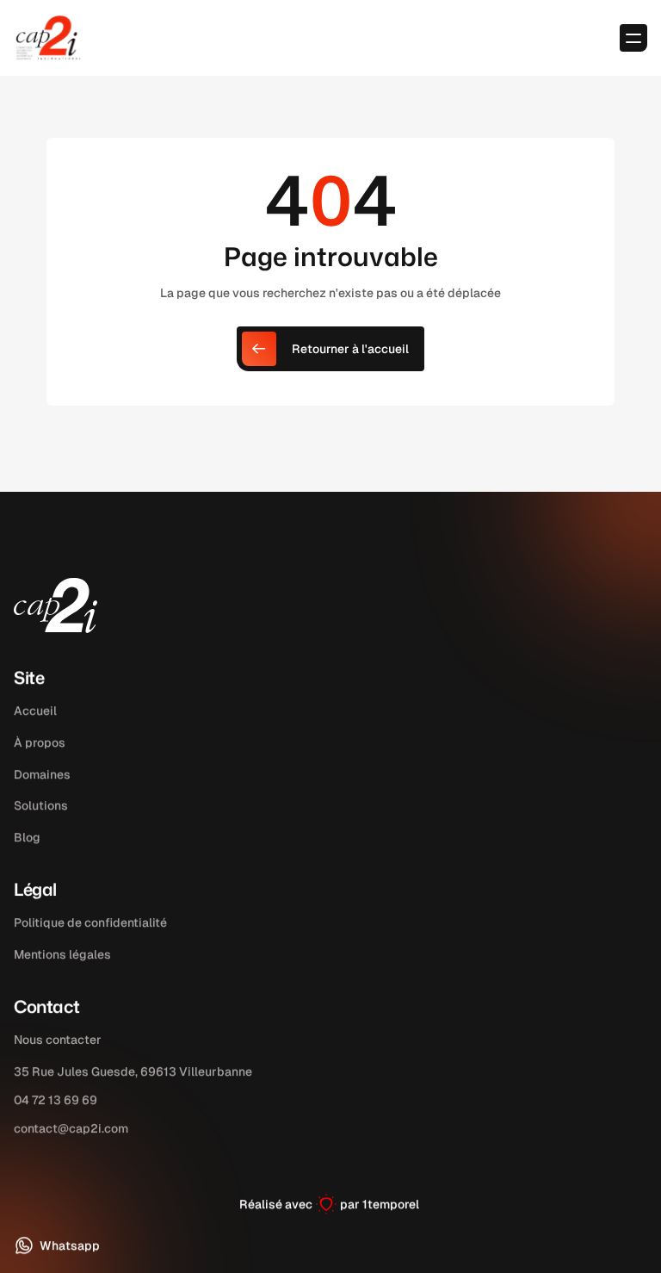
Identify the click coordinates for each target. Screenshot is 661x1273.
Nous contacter (58, 1039)
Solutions (41, 806)
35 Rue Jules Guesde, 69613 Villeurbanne (133, 1071)
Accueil (35, 710)
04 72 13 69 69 (55, 1099)
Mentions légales (62, 954)
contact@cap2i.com (71, 1127)
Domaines (42, 774)
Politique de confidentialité (90, 922)
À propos (39, 742)
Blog (27, 837)
